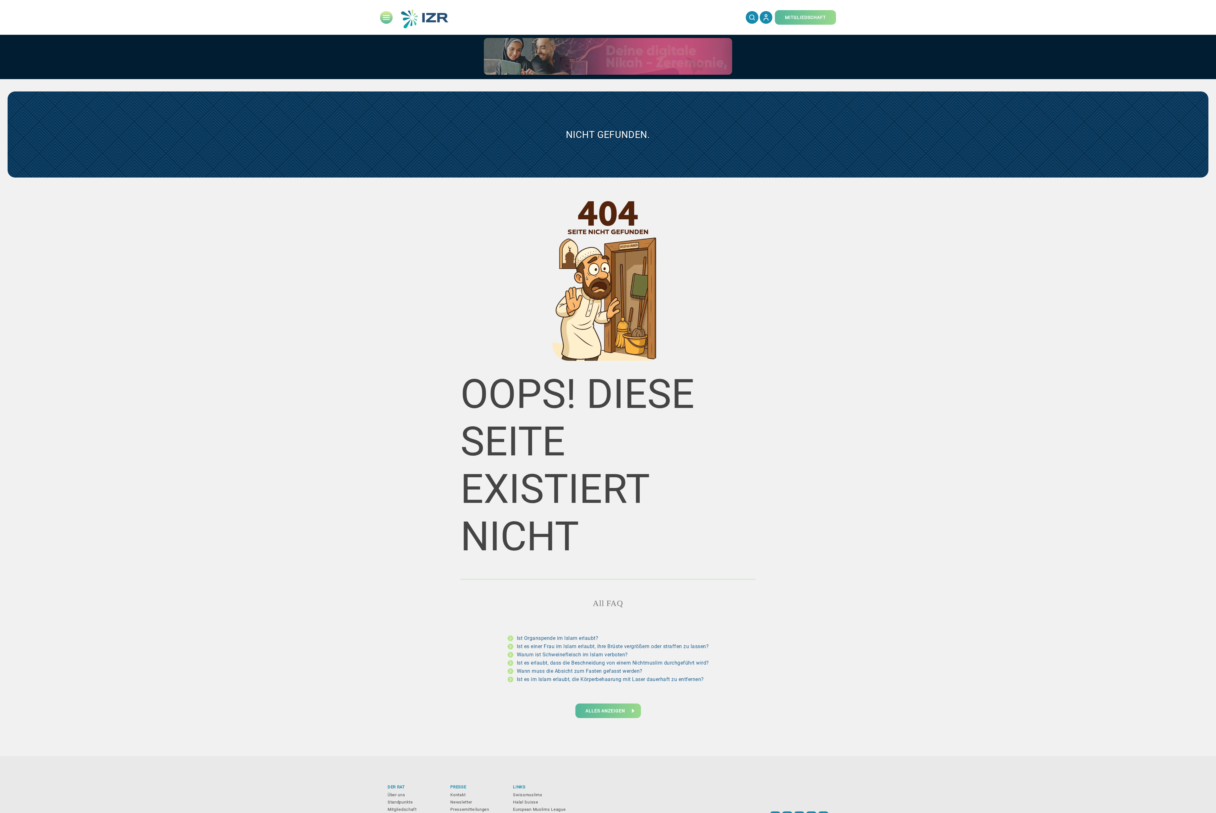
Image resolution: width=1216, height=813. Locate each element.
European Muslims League (539, 809)
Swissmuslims (527, 794)
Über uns (396, 794)
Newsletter (461, 802)
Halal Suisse (525, 802)
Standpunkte (400, 802)
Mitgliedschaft (402, 809)
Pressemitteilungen (469, 809)
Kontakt (458, 794)
